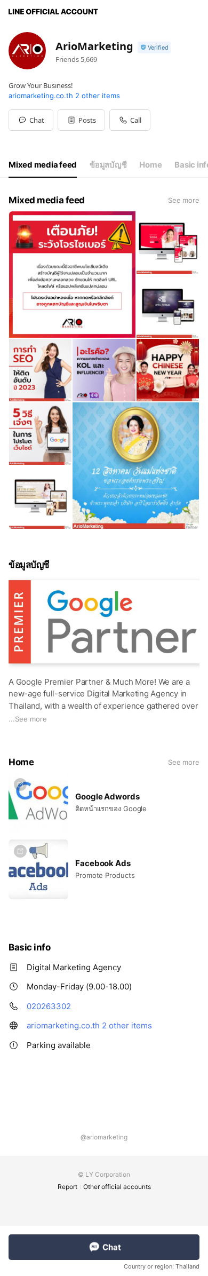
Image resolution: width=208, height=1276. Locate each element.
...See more (28, 719)
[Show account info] (154, 48)
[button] (81, 120)
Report (67, 1187)
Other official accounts (117, 1187)
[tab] (43, 165)
